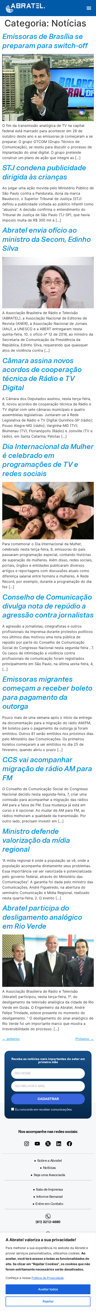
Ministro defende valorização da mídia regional (36, 840)
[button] (88, 8)
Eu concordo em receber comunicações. (43, 1109)
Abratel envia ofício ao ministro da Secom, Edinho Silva (46, 239)
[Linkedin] (58, 1143)
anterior (11, 1039)
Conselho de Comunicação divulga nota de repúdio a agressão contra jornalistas (48, 606)
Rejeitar (48, 1301)
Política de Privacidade (47, 1278)
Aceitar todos (48, 1289)
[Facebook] (69, 1143)
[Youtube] (37, 1143)
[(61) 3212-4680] (48, 1216)
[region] (48, 1271)
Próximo (84, 1039)
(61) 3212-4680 (48, 1222)
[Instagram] (26, 1143)
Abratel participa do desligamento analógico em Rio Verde (42, 917)
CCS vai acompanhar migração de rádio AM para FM (47, 769)
